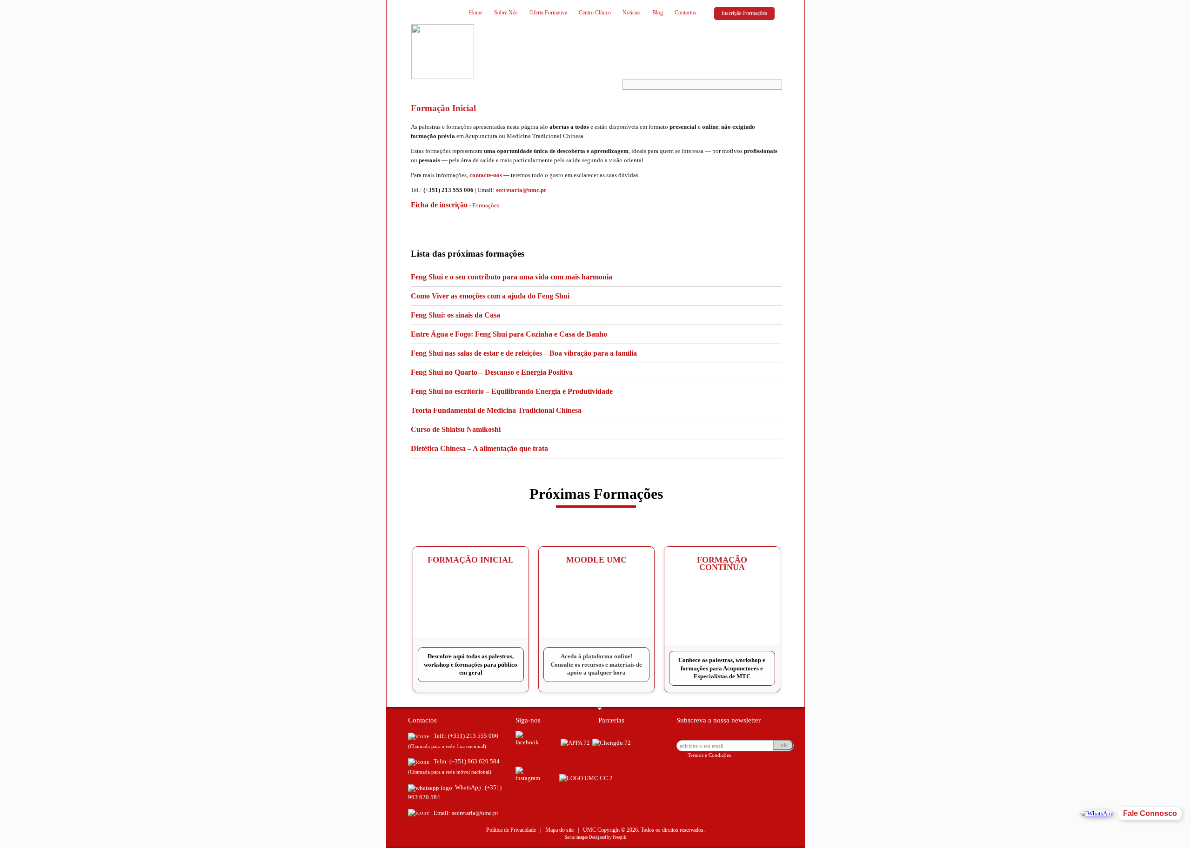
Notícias (631, 13)
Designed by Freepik (607, 837)
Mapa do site (559, 830)
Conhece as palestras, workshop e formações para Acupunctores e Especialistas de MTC (721, 668)
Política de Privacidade (511, 830)
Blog (657, 13)
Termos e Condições (709, 755)
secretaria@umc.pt (521, 189)
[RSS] (421, 697)
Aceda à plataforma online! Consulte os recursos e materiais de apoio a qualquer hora (596, 664)
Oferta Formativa (548, 13)
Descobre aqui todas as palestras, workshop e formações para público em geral (470, 664)
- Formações (455, 205)
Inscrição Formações (744, 13)
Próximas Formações (596, 493)
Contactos (685, 13)
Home (475, 13)
